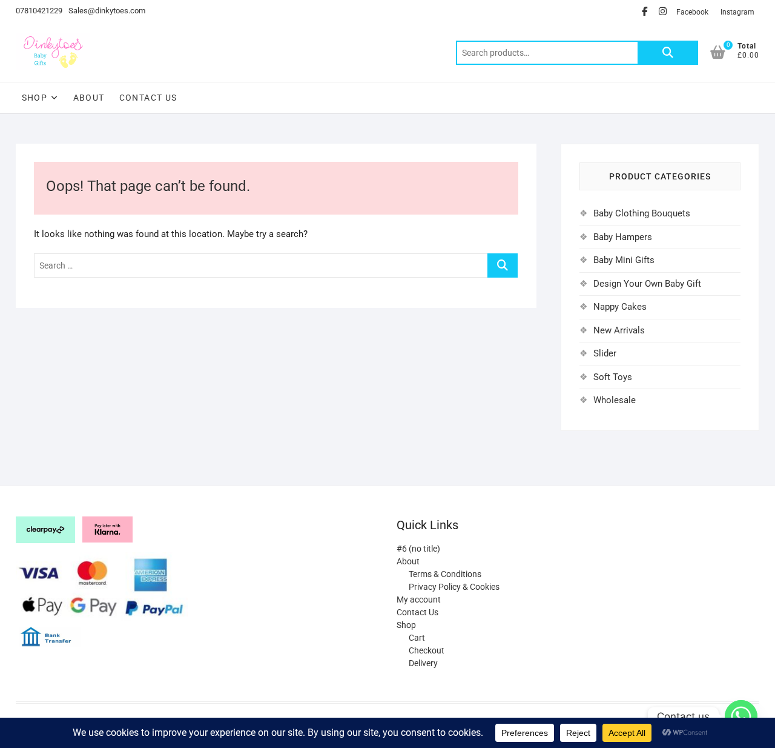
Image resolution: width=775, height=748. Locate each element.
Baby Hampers (622, 237)
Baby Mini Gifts (624, 260)
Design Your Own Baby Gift (647, 283)
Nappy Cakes (620, 306)
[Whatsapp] (741, 716)
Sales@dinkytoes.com (106, 10)
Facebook (692, 12)
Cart (417, 638)
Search (668, 53)
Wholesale (614, 400)
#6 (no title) (418, 548)
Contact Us (148, 97)
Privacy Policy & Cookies (454, 587)
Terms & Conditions (445, 574)
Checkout (426, 650)
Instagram (737, 12)
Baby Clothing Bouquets (641, 213)
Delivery (423, 663)
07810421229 (39, 10)
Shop (35, 97)
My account (419, 599)
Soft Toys (612, 377)
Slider (604, 353)
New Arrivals (619, 330)
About (89, 97)
